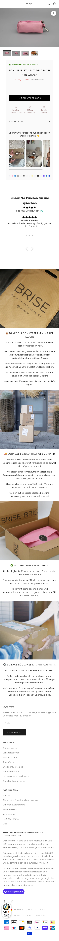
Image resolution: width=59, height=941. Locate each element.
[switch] (6, 915)
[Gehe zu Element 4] (34, 53)
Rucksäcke (8, 762)
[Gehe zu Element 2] (16, 53)
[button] (27, 249)
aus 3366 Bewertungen (27, 210)
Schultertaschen (11, 752)
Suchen (6, 795)
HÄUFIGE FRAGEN (11, 818)
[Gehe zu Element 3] (25, 53)
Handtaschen (10, 757)
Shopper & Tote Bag (13, 766)
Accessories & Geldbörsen (16, 776)
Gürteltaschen (10, 748)
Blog (5, 823)
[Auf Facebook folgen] (4, 901)
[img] (29, 207)
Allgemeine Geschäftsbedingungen (21, 800)
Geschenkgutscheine (14, 781)
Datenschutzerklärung (14, 804)
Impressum (9, 814)
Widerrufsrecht (10, 809)
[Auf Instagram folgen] (11, 901)
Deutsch (43, 910)
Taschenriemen (11, 771)
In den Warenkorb (29, 98)
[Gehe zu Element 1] (7, 53)
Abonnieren (14, 732)
